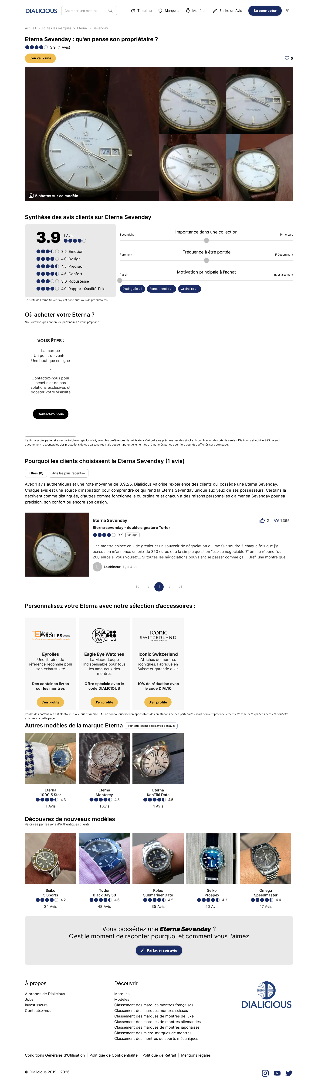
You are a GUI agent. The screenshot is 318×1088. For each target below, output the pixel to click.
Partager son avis (162, 950)
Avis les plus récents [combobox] (67, 473)
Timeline (144, 10)
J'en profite (50, 702)
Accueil (30, 28)
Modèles (199, 10)
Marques (172, 10)
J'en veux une (40, 58)
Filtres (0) (36, 473)
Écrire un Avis (231, 10)
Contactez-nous (50, 414)
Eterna (82, 28)
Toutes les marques (56, 28)
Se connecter (265, 10)
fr (287, 11)
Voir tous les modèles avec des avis (151, 725)
